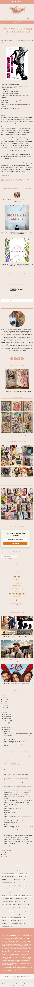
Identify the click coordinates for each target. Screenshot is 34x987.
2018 (4, 712)
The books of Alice (12, 976)
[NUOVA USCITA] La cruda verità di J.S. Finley (16, 802)
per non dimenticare (6, 907)
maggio (6, 729)
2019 (4, 710)
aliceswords (4, 892)
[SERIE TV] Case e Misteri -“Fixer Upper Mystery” (18, 800)
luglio (6, 725)
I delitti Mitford (5, 911)
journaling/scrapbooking (8, 873)
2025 (4, 697)
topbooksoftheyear (18, 898)
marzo (6, 846)
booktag (4, 917)
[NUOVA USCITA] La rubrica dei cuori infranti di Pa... (18, 733)
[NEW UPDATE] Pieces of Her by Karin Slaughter (17, 790)
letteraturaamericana (7, 926)
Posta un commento (8, 278)
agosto (6, 723)
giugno (6, 727)
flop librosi (4, 879)
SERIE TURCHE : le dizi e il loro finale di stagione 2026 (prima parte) (18, 637)
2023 (4, 701)
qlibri (10, 904)
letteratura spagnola (18, 911)
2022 (4, 703)
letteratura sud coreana (16, 917)
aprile (6, 731)
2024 (4, 699)
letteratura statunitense (17, 923)
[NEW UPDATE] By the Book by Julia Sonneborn (17, 742)
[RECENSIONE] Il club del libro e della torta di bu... (18, 772)
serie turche (4, 895)
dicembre (6, 714)
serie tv (21, 901)
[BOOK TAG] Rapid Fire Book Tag (13, 820)
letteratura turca (17, 892)
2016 (4, 854)
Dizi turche (18, 889)
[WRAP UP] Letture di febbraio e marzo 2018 (16, 837)
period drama (5, 914)
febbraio (6, 848)
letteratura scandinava (7, 885)
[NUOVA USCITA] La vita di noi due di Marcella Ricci (18, 827)
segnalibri (4, 923)
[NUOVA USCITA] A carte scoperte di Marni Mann (18, 835)
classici (21, 876)
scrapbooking (14, 870)
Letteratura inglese (21, 904)
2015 (4, 856)
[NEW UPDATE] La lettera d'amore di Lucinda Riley (18, 841)
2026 (4, 695)
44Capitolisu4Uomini (13, 179)
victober (21, 873)
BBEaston (25, 179)
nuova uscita (5, 180)
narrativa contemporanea (8, 876)
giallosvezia (25, 895)
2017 (4, 852)
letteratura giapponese (7, 882)
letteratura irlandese (16, 920)
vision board (19, 907)
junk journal (21, 885)
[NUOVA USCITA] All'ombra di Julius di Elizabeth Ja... (18, 833)
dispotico (4, 920)
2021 (4, 705)
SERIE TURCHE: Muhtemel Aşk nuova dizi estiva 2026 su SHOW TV (17, 684)
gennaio (6, 850)
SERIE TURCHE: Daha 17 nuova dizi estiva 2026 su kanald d (17, 660)
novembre (7, 716)
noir (3, 904)
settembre (7, 721)
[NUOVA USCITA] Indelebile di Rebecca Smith (16, 792)
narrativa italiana (6, 889)
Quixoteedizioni (17, 180)
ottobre (6, 718)
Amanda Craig (16, 914)
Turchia (15, 895)
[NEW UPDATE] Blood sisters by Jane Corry (16, 839)
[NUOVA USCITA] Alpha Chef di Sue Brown (16, 794)
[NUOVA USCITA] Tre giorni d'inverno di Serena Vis (18, 843)
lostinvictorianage (17, 879)
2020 (4, 708)
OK (23, 986)
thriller (3, 870)
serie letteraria (5, 898)
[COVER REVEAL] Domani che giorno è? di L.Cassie (18, 739)
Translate (13, 559)
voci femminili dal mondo (8, 901)
